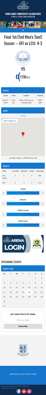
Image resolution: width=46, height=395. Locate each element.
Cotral (23, 116)
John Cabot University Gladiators (23, 14)
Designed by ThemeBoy (9, 388)
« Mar (4, 306)
